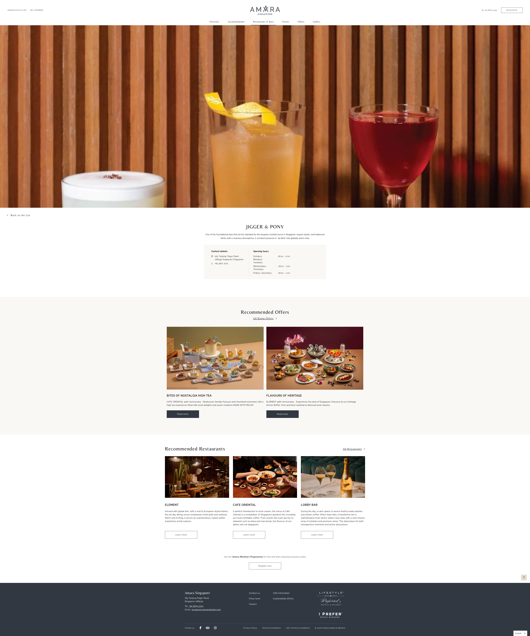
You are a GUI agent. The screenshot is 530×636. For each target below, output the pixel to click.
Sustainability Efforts (283, 598)
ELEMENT (172, 504)
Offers (301, 21)
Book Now (512, 10)
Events (285, 21)
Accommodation (236, 21)
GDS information (281, 593)
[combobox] (520, 633)
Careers (253, 604)
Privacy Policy (250, 628)
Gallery (316, 21)
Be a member (37, 10)
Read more (182, 414)
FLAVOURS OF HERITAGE (284, 395)
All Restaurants (352, 448)
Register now (265, 566)
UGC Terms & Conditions (298, 628)
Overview (214, 21)
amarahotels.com (16, 10)
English (518, 633)
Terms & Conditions (271, 628)
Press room (254, 598)
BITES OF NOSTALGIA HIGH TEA (189, 395)
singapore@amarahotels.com (206, 609)
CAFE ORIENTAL (244, 504)
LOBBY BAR (309, 504)
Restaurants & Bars (263, 21)
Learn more (181, 535)
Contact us (254, 593)
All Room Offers (263, 318)
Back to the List (20, 215)
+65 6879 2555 (490, 10)
